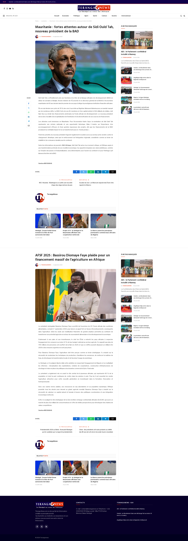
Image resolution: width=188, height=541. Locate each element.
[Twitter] (28, 108)
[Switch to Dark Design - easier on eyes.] (181, 16)
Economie (65, 16)
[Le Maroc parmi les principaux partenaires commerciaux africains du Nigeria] (103, 221)
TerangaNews (46, 36)
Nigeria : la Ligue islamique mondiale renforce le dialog (142, 98)
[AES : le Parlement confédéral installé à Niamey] (137, 40)
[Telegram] (28, 121)
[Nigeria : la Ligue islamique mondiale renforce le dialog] (126, 100)
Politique (77, 16)
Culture (104, 16)
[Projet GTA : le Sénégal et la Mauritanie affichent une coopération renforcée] (75, 221)
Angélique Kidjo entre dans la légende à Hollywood (142, 79)
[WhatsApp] (28, 112)
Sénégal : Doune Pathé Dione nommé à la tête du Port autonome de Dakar (45, 233)
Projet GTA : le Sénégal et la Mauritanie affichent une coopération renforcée (73, 233)
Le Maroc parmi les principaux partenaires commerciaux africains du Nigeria (103, 233)
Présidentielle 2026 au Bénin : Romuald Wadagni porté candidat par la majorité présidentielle (56, 431)
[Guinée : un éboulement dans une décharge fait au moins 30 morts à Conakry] (126, 70)
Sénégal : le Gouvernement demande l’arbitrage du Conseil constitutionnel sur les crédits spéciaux (143, 89)
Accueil (56, 16)
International (126, 16)
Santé (95, 16)
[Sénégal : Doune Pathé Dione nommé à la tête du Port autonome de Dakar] (48, 221)
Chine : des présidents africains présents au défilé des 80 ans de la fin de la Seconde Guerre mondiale (96, 431)
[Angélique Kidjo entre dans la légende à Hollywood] (126, 80)
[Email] (28, 125)
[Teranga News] (94, 8)
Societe (114, 16)
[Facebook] (28, 103)
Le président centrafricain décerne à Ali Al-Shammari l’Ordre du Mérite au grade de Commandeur (142, 108)
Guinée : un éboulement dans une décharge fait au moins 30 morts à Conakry (33, 2)
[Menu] (4, 16)
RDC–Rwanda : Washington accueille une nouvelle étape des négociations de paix (55, 184)
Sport (86, 16)
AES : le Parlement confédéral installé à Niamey (133, 53)
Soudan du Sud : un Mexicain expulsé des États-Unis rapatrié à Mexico (96, 184)
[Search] (184, 16)
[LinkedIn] (28, 116)
